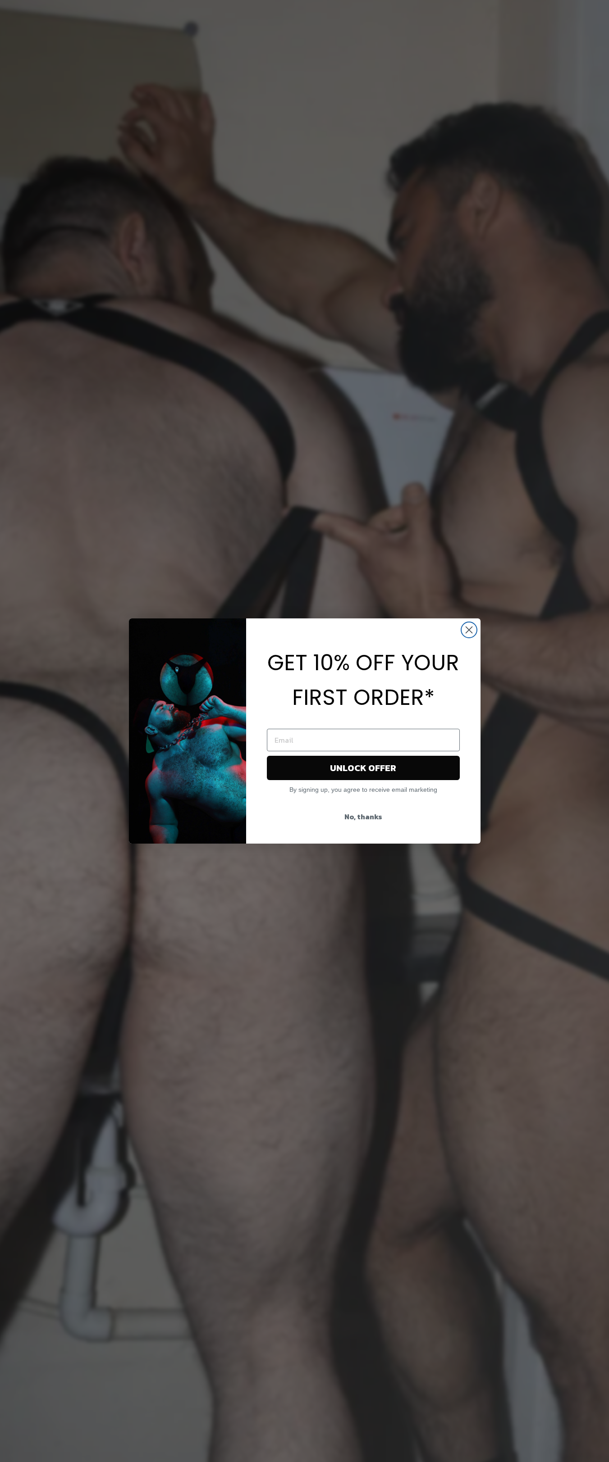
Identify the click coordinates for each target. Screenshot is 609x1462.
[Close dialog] (469, 630)
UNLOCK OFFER (363, 768)
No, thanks (363, 816)
